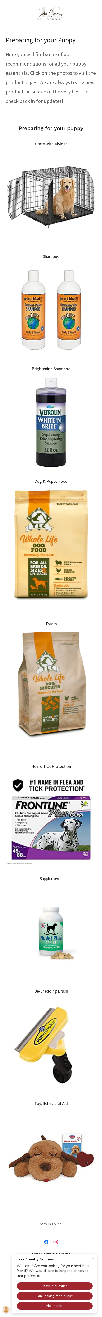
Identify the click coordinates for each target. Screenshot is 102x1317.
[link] (51, 13)
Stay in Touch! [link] (51, 1223)
